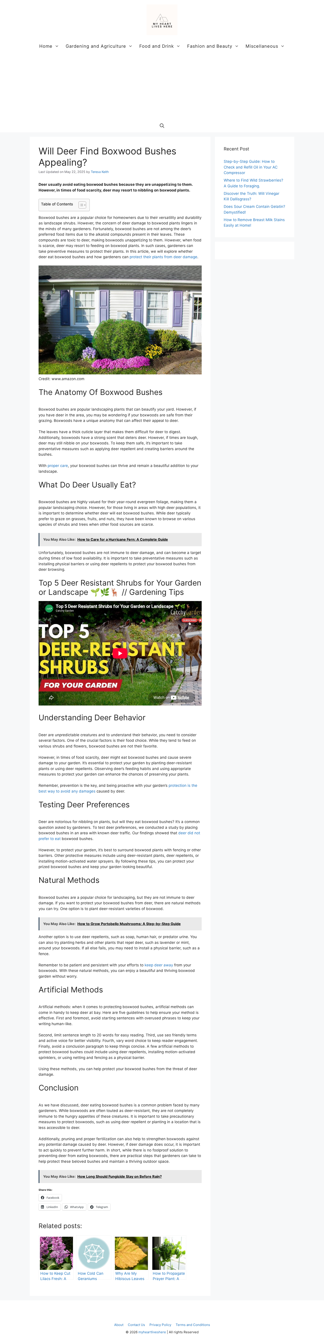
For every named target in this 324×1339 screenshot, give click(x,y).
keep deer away (159, 965)
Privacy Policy (160, 1325)
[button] (162, 125)
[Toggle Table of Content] (80, 205)
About (118, 1325)
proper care (58, 465)
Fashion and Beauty (209, 46)
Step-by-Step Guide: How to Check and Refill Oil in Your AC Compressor (250, 167)
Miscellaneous (262, 46)
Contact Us (136, 1325)
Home (45, 46)
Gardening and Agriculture (96, 46)
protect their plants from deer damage (163, 257)
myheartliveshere (152, 1332)
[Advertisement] (162, 86)
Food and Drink (156, 46)
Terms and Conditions (193, 1325)
